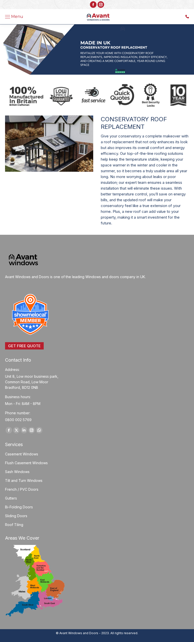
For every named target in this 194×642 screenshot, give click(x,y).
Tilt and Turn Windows (23, 480)
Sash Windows (17, 472)
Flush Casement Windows (26, 463)
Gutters (11, 498)
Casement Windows (21, 454)
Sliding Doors (16, 516)
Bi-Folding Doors (19, 507)
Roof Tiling (14, 524)
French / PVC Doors (21, 489)
